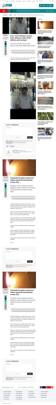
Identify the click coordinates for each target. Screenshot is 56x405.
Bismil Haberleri (19, 393)
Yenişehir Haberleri (7, 393)
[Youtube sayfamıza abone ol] (46, 387)
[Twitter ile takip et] (43, 387)
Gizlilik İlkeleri (24, 387)
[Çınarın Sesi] (7, 5)
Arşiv (37, 1)
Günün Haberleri (12, 1)
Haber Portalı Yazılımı (8, 403)
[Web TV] (50, 1)
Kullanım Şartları (31, 387)
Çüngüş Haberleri (7, 395)
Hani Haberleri (6, 397)
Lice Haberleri (6, 399)
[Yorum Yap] (5, 54)
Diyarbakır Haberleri (7, 391)
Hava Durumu (29, 1)
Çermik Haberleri (32, 393)
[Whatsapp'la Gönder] (5, 48)
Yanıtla (14, 154)
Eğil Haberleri (31, 395)
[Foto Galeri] (52, 1)
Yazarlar (33, 1)
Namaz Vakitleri (18, 1)
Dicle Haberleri (19, 395)
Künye (19, 387)
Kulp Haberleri (43, 397)
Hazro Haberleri (19, 397)
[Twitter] (5, 44)
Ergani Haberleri (44, 395)
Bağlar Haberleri (19, 391)
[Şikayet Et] (31, 154)
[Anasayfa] (3, 1)
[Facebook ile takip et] (41, 387)
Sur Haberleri (31, 391)
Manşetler (6, 1)
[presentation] (6, 11)
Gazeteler (23, 1)
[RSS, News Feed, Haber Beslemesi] (52, 387)
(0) (17, 154)
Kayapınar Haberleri (44, 391)
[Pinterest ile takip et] (49, 387)
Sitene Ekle (41, 1)
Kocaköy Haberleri (32, 397)
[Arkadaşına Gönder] (5, 50)
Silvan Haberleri (19, 399)
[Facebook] (5, 42)
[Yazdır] (5, 52)
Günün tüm (49, 10)
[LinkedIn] (5, 46)
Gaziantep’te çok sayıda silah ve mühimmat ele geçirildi (27, 10)
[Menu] (41, 6)
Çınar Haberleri (44, 393)
